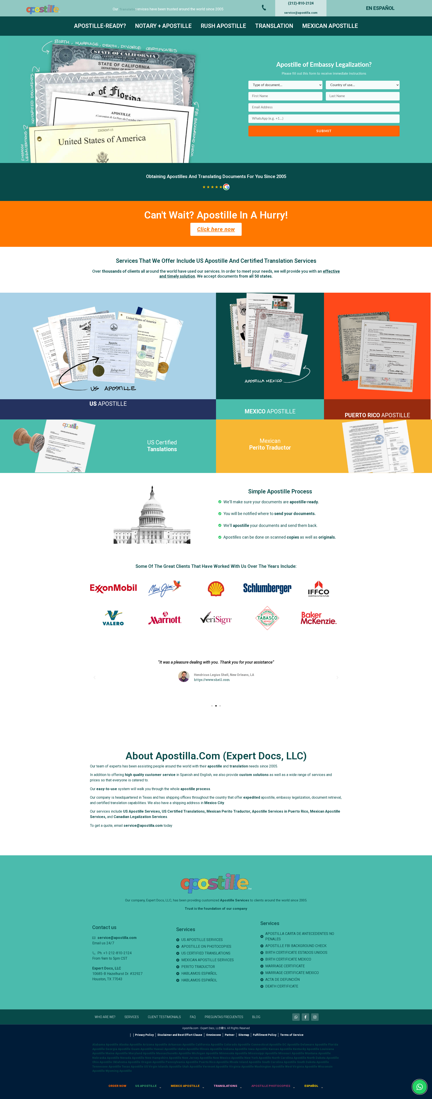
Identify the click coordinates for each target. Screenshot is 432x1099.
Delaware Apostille (313, 1044)
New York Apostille (257, 1057)
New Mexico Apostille (228, 1057)
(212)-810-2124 (301, 3)
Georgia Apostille (118, 1049)
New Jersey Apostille (197, 1057)
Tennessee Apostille (106, 1066)
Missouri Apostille (291, 1053)
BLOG (256, 1017)
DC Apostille (291, 1044)
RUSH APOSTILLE (223, 26)
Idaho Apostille (188, 1049)
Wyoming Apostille (119, 1070)
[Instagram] (315, 1017)
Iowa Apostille (258, 1049)
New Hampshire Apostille (163, 1057)
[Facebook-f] (305, 1017)
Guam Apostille (142, 1049)
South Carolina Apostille (279, 1062)
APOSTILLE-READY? (100, 26)
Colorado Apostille (237, 1044)
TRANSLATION (274, 26)
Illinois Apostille (211, 1049)
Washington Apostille (269, 1066)
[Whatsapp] (296, 1017)
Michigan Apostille (205, 1053)
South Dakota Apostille (313, 1062)
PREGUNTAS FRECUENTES (224, 1017)
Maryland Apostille (141, 1053)
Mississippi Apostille (263, 1053)
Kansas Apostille (280, 1049)
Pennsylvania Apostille (182, 1062)
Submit (324, 131)
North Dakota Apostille (323, 1057)
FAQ (193, 1017)
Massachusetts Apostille (173, 1053)
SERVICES (131, 1017)
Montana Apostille (318, 1053)
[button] (94, 677)
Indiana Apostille (235, 1049)
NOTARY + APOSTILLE (163, 26)
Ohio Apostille (102, 1062)
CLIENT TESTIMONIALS (164, 1017)
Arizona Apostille (155, 1044)
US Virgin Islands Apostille (163, 1066)
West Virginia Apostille (301, 1066)
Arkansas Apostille (181, 1044)
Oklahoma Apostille (126, 1062)
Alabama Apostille (105, 1044)
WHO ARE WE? (105, 1017)
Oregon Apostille (153, 1062)
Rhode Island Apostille (245, 1062)
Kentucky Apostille (306, 1049)
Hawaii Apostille (165, 1049)
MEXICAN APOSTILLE (330, 26)
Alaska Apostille (130, 1044)
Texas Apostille (132, 1066)
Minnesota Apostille (233, 1053)
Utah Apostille (192, 1066)
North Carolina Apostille (289, 1057)
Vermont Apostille (215, 1066)
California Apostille (209, 1044)
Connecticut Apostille (266, 1044)
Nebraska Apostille (105, 1057)
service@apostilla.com (300, 12)
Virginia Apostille (241, 1066)
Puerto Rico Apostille (214, 1062)
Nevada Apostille (132, 1057)
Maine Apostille (117, 1053)
